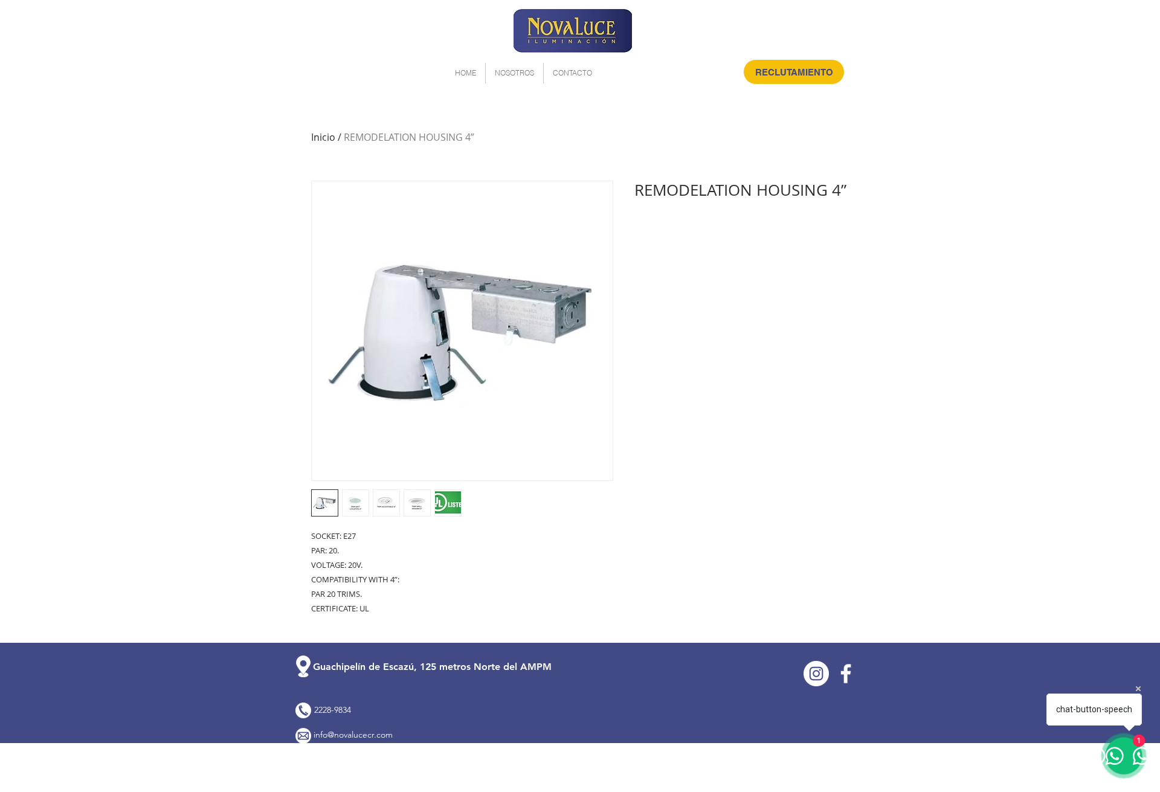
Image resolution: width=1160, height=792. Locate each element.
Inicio (323, 137)
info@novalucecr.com (353, 734)
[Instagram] (816, 673)
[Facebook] (846, 673)
